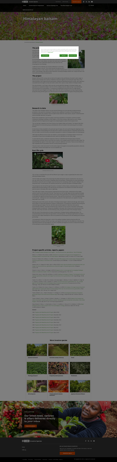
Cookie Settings (45, 55)
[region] (59, 52)
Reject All (63, 55)
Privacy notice (50, 52)
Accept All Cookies (72, 55)
